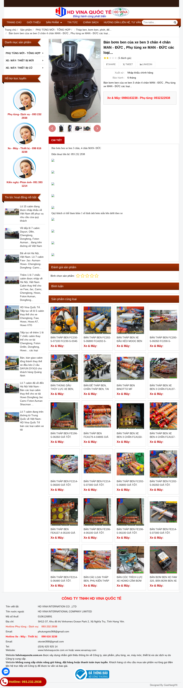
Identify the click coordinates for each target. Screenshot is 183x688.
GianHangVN (170, 685)
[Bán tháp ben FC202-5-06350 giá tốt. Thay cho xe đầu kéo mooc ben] (163, 464)
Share (112, 64)
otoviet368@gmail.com (51, 641)
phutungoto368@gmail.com (53, 631)
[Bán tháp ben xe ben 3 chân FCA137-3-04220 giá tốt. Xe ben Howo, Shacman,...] (163, 368)
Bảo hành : (119, 77)
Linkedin (147, 64)
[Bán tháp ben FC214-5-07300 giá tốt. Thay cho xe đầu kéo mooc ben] (97, 464)
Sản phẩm (53, 22)
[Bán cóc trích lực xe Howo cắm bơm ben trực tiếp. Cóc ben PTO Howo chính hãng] (130, 560)
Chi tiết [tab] (56, 140)
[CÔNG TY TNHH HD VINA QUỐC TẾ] (91, 17)
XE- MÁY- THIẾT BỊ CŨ (19, 67)
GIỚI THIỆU (34, 22)
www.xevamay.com (85, 650)
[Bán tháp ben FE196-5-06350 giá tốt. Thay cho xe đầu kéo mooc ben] (64, 416)
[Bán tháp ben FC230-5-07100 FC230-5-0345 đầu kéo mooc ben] (64, 320)
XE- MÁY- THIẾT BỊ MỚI (20, 60)
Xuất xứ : (120, 72)
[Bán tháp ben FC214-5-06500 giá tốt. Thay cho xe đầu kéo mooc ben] (64, 464)
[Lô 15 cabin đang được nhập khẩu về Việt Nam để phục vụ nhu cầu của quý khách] (12, 218)
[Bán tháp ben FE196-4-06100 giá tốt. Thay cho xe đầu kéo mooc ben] (97, 512)
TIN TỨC (72, 22)
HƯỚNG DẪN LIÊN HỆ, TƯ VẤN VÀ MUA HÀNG (131, 22)
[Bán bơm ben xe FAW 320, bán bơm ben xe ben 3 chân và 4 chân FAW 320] (163, 560)
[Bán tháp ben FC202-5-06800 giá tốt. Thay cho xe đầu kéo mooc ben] (130, 464)
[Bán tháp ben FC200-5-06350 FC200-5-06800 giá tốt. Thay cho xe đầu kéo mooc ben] (163, 320)
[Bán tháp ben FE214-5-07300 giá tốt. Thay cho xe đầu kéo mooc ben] (163, 512)
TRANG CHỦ (14, 22)
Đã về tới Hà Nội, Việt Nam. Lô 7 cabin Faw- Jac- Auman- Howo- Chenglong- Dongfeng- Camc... (32, 260)
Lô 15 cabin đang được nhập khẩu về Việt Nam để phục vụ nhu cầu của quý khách (32, 213)
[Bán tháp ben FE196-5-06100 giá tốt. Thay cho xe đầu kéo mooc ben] (130, 512)
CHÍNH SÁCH (90, 22)
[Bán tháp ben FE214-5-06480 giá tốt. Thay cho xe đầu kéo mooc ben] (64, 560)
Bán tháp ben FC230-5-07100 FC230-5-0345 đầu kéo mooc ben (64, 341)
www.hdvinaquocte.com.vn (53, 650)
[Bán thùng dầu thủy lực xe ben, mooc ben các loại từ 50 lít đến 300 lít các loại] (64, 368)
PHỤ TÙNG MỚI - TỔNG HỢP (23, 53)
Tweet (129, 64)
